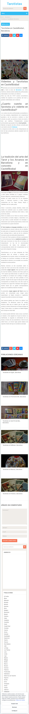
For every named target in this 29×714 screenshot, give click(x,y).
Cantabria (6, 620)
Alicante (6, 602)
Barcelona (7, 17)
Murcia (6, 664)
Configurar (14, 710)
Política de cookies (20, 700)
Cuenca (6, 630)
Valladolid (6, 691)
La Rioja (6, 648)
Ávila (5, 608)
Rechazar (14, 707)
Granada (6, 634)
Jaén (5, 646)
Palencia (6, 670)
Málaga (6, 660)
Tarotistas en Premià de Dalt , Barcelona (14, 396)
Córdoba (6, 628)
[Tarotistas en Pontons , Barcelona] (14, 485)
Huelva (6, 640)
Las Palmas (7, 650)
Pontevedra (7, 671)
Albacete (6, 600)
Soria (5, 681)
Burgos (6, 614)
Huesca (6, 642)
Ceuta (5, 624)
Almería (6, 604)
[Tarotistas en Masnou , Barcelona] (14, 460)
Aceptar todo (14, 703)
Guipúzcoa (6, 638)
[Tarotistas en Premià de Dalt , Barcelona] (14, 388)
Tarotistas (14, 4)
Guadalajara (7, 636)
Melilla (6, 662)
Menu (3, 13)
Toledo (6, 687)
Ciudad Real (7, 626)
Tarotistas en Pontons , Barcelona (12, 493)
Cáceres (6, 616)
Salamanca (7, 673)
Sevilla (6, 679)
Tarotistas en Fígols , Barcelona (12, 372)
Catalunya (14, 127)
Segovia (6, 677)
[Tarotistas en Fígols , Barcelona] (14, 363)
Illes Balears (7, 644)
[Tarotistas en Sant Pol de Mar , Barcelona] (14, 412)
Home (2, 17)
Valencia (6, 689)
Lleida (5, 654)
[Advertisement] (14, 49)
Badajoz (6, 610)
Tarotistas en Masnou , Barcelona (12, 469)
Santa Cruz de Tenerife (10, 675)
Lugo (5, 656)
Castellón (6, 622)
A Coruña (6, 596)
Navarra (6, 666)
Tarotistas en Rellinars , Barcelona (12, 445)
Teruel (5, 685)
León (5, 652)
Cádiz (5, 618)
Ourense (6, 668)
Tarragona (6, 683)
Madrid (6, 658)
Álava (5, 598)
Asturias (6, 606)
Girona (5, 632)
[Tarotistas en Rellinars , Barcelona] (14, 436)
